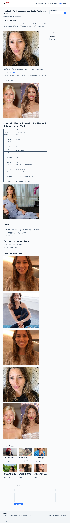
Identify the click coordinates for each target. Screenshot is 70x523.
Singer (51, 3)
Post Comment (18, 504)
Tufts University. (12, 72)
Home (50, 515)
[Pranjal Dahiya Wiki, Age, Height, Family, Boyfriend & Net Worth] (40, 452)
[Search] (65, 13)
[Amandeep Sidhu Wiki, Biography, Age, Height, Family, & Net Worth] (40, 468)
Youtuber (64, 3)
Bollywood (47, 3)
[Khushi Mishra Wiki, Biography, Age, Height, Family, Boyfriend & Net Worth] (10, 468)
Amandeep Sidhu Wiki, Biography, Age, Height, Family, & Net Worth (40, 474)
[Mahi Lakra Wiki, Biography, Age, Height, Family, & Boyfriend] (10, 452)
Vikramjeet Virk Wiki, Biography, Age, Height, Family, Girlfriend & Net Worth (25, 459)
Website (44, 490)
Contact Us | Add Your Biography (60, 517)
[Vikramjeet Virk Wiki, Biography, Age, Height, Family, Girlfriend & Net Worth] (25, 452)
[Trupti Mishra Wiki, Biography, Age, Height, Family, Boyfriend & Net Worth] (25, 468)
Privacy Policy (63, 515)
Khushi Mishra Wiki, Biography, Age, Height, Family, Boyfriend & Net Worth (10, 474)
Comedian (56, 3)
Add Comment (18, 493)
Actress (12, 16)
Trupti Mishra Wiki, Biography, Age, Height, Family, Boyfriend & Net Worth (25, 474)
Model (60, 3)
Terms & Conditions (56, 515)
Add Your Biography (39, 3)
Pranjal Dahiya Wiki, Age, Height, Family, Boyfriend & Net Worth (40, 459)
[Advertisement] (57, 23)
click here (28, 516)
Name (16, 490)
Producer (19, 16)
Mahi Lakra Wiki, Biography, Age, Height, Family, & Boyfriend (9, 459)
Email (30, 490)
